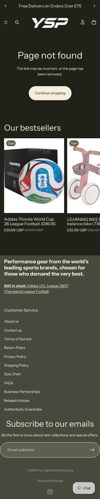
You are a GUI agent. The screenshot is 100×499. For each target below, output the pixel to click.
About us (11, 321)
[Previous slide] (5, 6)
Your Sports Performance (56, 470)
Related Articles (16, 400)
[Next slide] (94, 6)
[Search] (17, 22)
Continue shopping (50, 93)
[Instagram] (50, 492)
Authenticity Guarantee (23, 409)
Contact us (13, 330)
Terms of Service (18, 339)
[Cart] (93, 22)
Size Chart (12, 374)
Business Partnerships (22, 391)
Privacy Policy (15, 356)
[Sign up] (92, 450)
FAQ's (8, 383)
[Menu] (6, 22)
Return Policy (14, 347)
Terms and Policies (50, 481)
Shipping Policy (16, 365)
